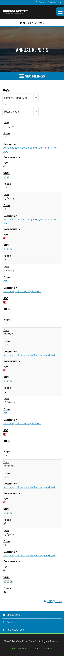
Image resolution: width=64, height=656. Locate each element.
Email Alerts (13, 615)
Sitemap (48, 648)
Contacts (11, 622)
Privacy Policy (18, 648)
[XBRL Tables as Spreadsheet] (8, 248)
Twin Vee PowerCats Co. (25, 641)
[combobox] (20, 98)
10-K (6, 137)
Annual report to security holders (22, 291)
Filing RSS (52, 601)
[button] (60, 11)
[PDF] (4, 166)
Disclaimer (35, 648)
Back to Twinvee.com (48, 2)
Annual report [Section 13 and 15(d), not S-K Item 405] (30, 149)
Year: (4, 104)
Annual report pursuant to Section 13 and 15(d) (29, 355)
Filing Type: (6, 90)
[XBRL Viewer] (4, 176)
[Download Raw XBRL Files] (8, 176)
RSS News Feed (15, 629)
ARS (5, 280)
